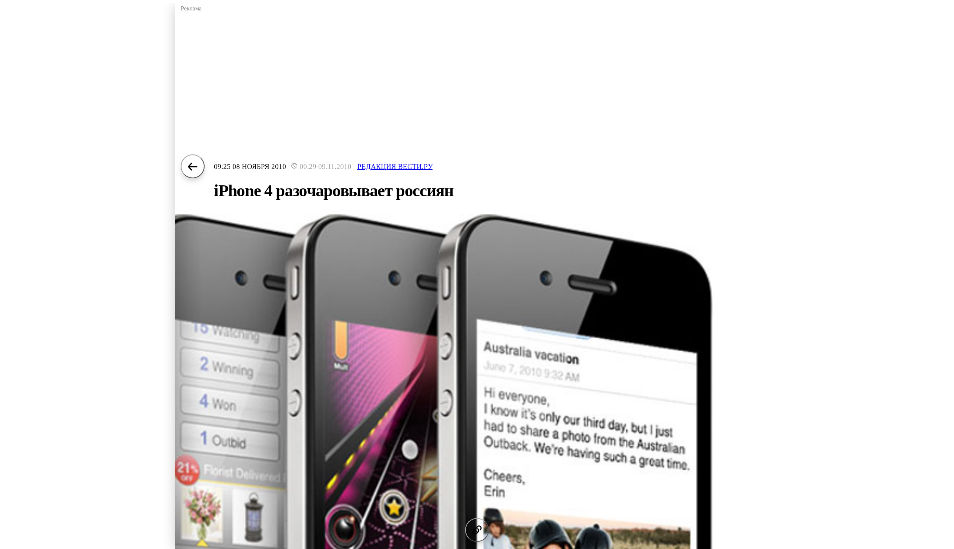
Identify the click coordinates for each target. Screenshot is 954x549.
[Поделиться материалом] (477, 530)
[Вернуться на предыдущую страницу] (193, 166)
